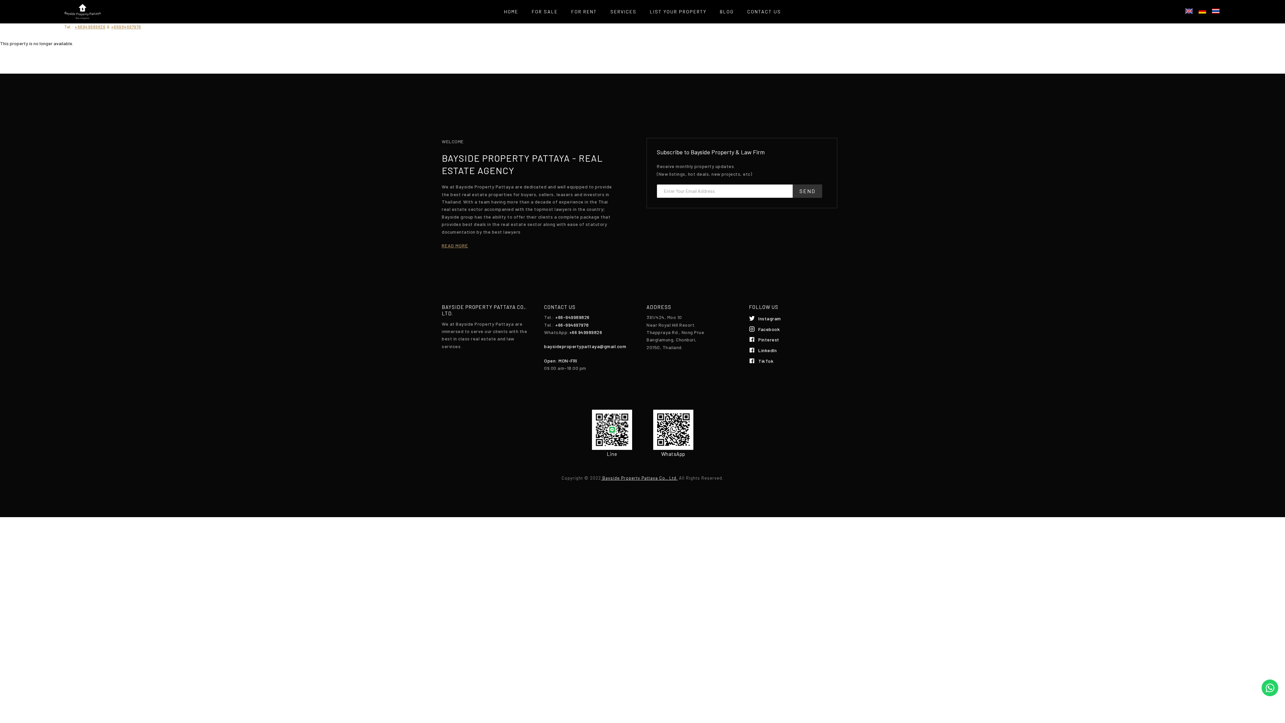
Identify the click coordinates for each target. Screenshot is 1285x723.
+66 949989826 (585, 332)
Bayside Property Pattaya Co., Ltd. (639, 478)
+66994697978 (126, 26)
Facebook (769, 329)
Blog (727, 11)
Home (511, 11)
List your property (678, 11)
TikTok (765, 361)
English (1189, 11)
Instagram (769, 318)
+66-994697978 (572, 325)
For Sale (545, 11)
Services (623, 11)
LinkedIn (767, 350)
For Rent (584, 11)
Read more (455, 245)
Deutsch (1202, 11)
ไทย (1216, 11)
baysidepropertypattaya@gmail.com (585, 346)
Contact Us (764, 11)
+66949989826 (90, 26)
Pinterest (768, 339)
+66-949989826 (572, 317)
